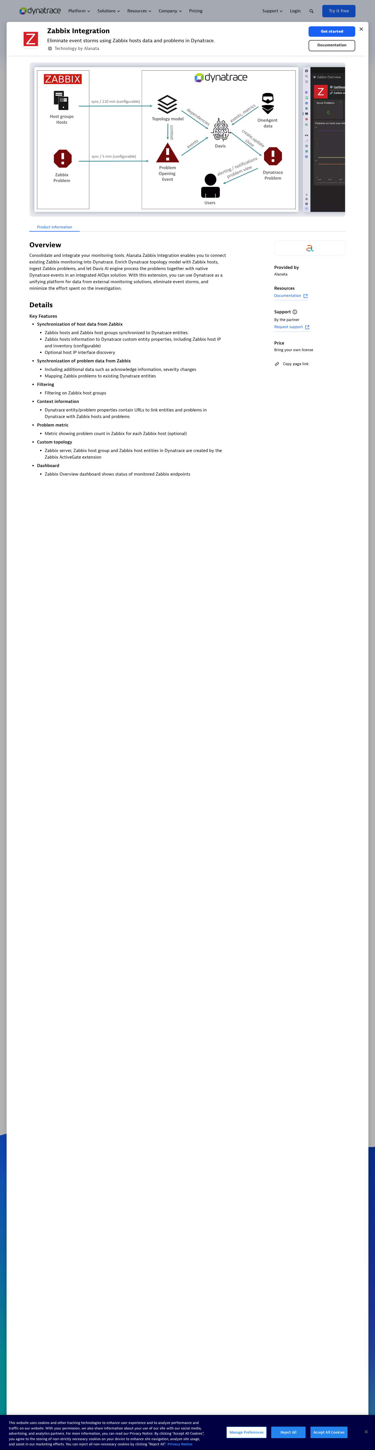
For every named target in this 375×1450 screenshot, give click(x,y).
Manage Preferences (247, 1432)
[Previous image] (34, 139)
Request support (288, 327)
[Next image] (340, 139)
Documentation (331, 45)
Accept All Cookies (329, 1432)
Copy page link (296, 364)
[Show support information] (295, 312)
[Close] (361, 29)
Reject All (288, 1432)
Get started (332, 31)
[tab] (54, 227)
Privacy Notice (179, 1444)
